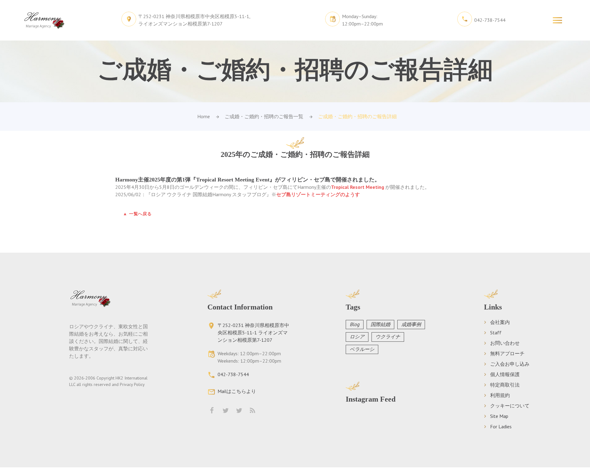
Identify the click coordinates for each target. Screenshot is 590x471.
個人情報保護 (505, 374)
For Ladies (501, 426)
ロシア (357, 336)
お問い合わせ (505, 343)
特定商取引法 (505, 385)
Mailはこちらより (237, 391)
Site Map (499, 416)
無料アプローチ (507, 353)
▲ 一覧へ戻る (137, 213)
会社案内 (500, 322)
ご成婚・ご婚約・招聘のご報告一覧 (264, 116)
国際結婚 (380, 324)
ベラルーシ (362, 349)
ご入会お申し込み (509, 364)
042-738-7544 (489, 20)
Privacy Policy (132, 384)
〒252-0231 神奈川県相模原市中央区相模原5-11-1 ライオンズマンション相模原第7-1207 (253, 332)
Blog (355, 324)
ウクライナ (388, 336)
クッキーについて (509, 406)
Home (203, 116)
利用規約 (500, 395)
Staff (496, 332)
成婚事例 (411, 324)
